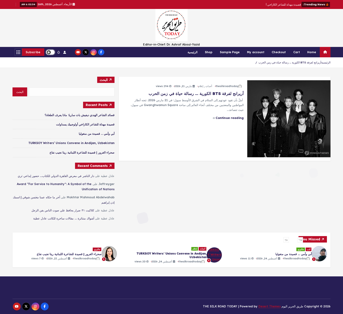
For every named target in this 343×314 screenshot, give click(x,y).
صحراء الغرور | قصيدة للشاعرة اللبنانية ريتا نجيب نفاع (82, 152)
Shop (209, 52)
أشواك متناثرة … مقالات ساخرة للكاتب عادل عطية (63, 218)
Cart (296, 52)
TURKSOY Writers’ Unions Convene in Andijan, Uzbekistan (71, 143)
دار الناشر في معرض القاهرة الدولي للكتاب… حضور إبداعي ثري (56, 176)
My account (255, 52)
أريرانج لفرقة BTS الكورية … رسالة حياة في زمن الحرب (290, 62)
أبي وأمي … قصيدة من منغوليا (97, 133)
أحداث (208, 86)
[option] (276, 253)
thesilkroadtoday (226, 86)
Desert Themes (270, 306)
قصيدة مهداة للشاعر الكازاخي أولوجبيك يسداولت (85, 124)
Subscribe (33, 52)
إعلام (200, 86)
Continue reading (229, 118)
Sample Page (230, 52)
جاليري (301, 249)
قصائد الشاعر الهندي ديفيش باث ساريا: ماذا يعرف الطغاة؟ (80, 115)
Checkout (279, 52)
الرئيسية (192, 52)
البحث (104, 80)
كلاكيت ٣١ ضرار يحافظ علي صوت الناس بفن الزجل (62, 210)
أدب (308, 249)
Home (311, 52)
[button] (300, 240)
